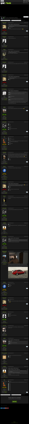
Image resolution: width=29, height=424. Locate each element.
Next (19, 20)
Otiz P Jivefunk (4, 353)
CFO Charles (4, 89)
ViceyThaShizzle (6, 233)
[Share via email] (6, 408)
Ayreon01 (6, 149)
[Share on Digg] (3, 408)
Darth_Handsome (4, 264)
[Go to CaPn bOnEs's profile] (4, 126)
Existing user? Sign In (25, 2)
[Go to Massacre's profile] (4, 316)
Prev (2, 20)
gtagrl (4, 107)
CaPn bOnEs (4, 121)
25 (5, 20)
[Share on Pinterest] (8, 408)
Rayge (4, 49)
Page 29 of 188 (23, 20)
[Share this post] (27, 22)
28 (9, 20)
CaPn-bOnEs (5, 220)
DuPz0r (4, 166)
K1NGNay (6, 205)
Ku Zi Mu (4, 325)
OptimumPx (4, 22)
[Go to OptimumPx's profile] (4, 26)
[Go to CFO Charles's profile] (4, 93)
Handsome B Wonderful (4, 252)
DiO (4, 136)
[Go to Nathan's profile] (4, 200)
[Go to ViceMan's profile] (4, 228)
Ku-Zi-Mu (6, 335)
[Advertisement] (9, 10)
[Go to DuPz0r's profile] (4, 170)
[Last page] (20, 20)
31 (13, 20)
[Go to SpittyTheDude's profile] (2, 18)
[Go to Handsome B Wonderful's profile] (4, 256)
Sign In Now (14, 401)
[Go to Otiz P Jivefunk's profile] (4, 357)
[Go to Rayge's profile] (4, 54)
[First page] (1, 20)
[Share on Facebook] (2, 408)
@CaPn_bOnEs (5, 132)
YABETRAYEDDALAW (4, 262)
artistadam (5, 133)
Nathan (4, 196)
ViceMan (4, 366)
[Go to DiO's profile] (4, 141)
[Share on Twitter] (1, 408)
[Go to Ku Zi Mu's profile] (4, 329)
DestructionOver (5, 148)
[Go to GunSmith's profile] (4, 157)
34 (17, 20)
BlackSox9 (4, 36)
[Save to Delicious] (4, 408)
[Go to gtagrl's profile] (4, 111)
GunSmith (4, 152)
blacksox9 (5, 72)
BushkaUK (5, 178)
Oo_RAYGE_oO (5, 59)
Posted (11, 22)
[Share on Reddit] (5, 408)
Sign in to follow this (3, 16)
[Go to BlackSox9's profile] (4, 41)
